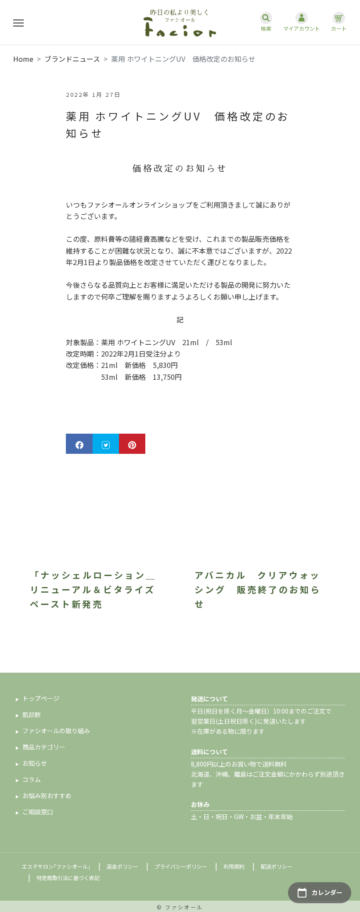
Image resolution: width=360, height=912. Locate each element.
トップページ (40, 698)
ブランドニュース (72, 58)
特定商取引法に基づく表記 (68, 877)
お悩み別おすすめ (47, 795)
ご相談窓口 (37, 811)
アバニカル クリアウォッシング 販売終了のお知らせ (257, 589)
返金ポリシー (122, 866)
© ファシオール (180, 907)
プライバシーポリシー (181, 866)
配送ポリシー (276, 866)
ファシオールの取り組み (56, 730)
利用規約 (234, 866)
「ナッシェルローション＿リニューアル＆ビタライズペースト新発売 (93, 589)
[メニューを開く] (18, 22)
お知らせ (34, 763)
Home (23, 58)
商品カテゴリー (43, 746)
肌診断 (31, 714)
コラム (31, 779)
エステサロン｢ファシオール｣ (56, 866)
